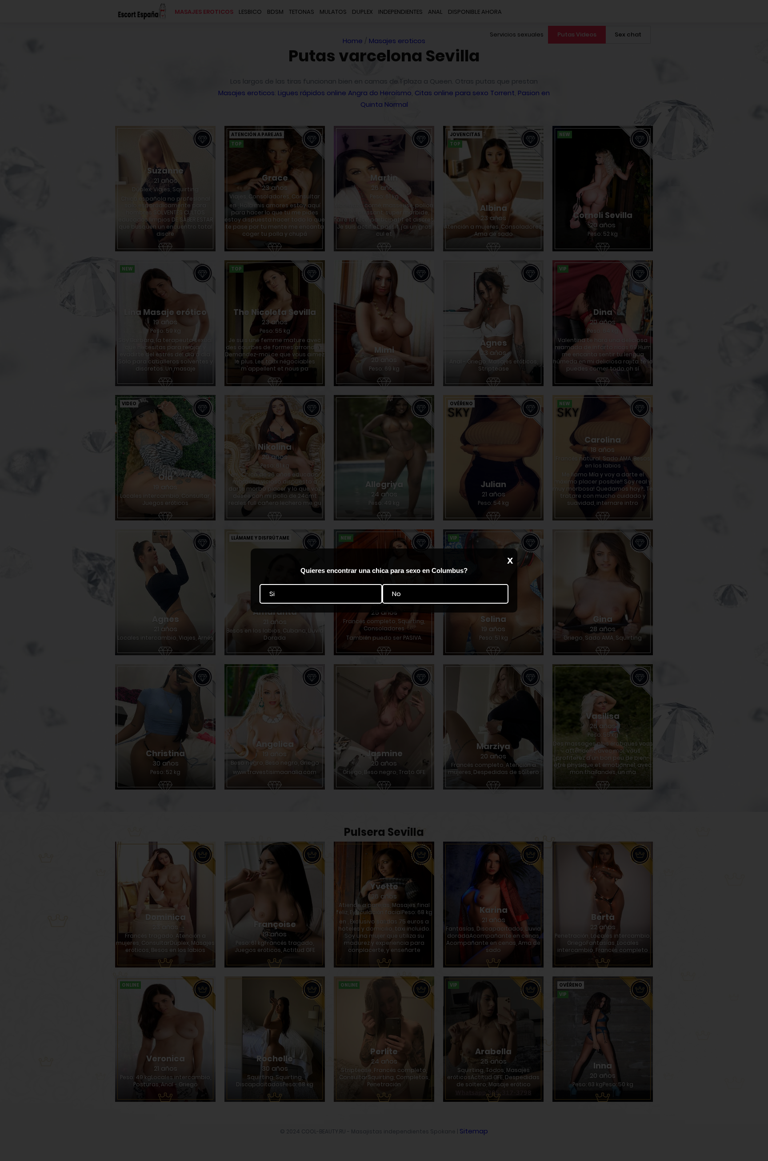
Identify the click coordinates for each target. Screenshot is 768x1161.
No (396, 593)
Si (272, 593)
